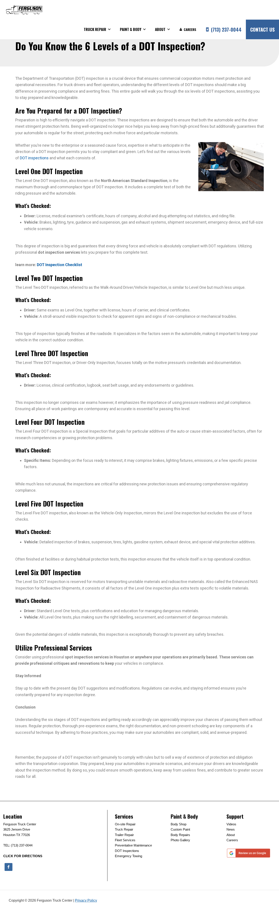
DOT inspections (34, 158)
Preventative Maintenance (133, 845)
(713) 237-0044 (226, 29)
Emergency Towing (128, 856)
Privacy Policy (86, 900)
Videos (231, 824)
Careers (190, 29)
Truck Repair (95, 29)
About (160, 29)
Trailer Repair (124, 835)
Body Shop (178, 824)
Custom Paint (180, 829)
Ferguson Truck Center (24, 10)
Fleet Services (125, 840)
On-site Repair (125, 824)
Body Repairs (180, 835)
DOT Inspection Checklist (59, 264)
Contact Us (262, 29)
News (230, 829)
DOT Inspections (127, 851)
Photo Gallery (180, 840)
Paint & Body (130, 29)
